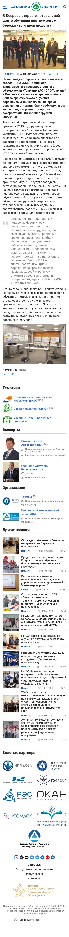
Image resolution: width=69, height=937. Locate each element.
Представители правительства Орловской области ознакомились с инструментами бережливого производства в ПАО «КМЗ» (43, 620)
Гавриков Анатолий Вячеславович (34, 467)
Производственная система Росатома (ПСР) (45, 450)
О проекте (34, 864)
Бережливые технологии (31, 408)
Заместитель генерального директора (45, 455)
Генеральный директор (37, 477)
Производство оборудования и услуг (44, 501)
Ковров (29, 522)
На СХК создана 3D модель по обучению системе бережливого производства (42, 639)
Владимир (30, 504)
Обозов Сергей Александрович (32, 442)
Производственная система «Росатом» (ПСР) (33, 398)
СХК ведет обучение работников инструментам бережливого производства (42, 543)
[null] (50, 74)
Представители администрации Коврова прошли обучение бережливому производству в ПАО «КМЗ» (42, 562)
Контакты (34, 878)
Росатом (36, 451)
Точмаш (29, 473)
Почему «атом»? (34, 873)
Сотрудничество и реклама (34, 869)
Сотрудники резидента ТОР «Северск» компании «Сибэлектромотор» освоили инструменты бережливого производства (40, 600)
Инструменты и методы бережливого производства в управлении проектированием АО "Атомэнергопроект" (43, 581)
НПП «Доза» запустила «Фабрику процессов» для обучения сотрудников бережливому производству (42, 657)
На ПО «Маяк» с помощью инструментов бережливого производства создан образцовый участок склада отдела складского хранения (43, 677)
